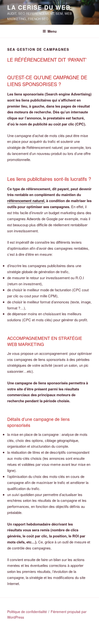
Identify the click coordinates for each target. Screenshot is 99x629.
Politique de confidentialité (27, 611)
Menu (52, 31)
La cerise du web (38, 7)
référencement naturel (25, 200)
